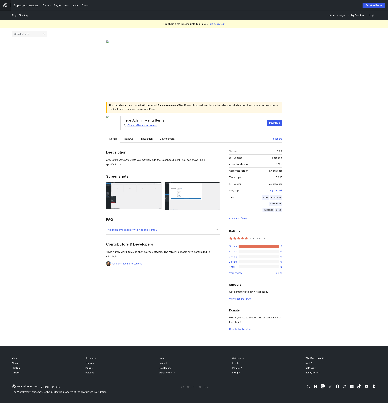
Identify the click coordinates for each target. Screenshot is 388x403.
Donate (237, 368)
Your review (235, 272)
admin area (276, 197)
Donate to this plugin (240, 329)
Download (274, 123)
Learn (161, 358)
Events (235, 363)
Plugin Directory (20, 15)
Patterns (89, 372)
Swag (236, 372)
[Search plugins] (44, 34)
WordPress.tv (167, 372)
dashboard (268, 210)
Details (113, 138)
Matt (309, 363)
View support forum (240, 298)
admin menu (275, 203)
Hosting (16, 368)
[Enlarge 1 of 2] (157, 185)
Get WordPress (373, 5)
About (15, 358)
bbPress (311, 368)
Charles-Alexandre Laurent (142, 125)
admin (265, 197)
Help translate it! (217, 24)
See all (278, 272)
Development (167, 138)
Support (277, 138)
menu (278, 210)
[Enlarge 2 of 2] (216, 185)
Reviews (128, 138)
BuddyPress (313, 372)
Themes (89, 363)
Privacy (16, 372)
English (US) (276, 190)
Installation (146, 138)
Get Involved (238, 358)
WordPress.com (315, 358)
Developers (165, 368)
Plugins (89, 368)
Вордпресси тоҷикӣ (50, 387)
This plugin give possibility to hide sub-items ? (131, 229)
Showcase (90, 358)
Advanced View (238, 218)
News (15, 363)
